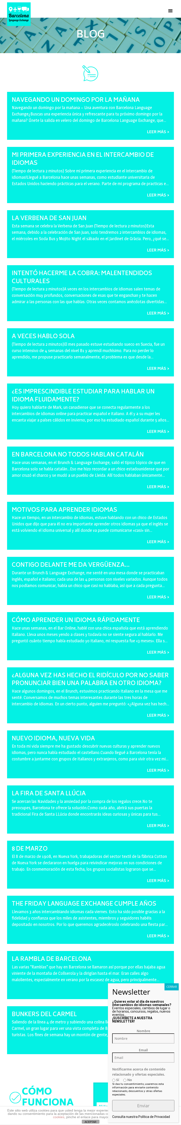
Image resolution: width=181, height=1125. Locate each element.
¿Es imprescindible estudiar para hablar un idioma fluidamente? (83, 396)
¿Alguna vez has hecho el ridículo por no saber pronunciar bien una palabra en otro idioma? (90, 680)
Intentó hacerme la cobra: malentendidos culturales (82, 278)
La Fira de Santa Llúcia (49, 794)
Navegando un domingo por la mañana (76, 100)
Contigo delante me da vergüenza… (71, 565)
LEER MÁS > (158, 132)
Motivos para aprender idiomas (64, 510)
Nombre (143, 1031)
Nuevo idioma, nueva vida (53, 739)
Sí (117, 1080)
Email (143, 1050)
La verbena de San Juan (49, 219)
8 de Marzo (30, 849)
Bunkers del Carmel (44, 1015)
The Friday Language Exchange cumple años (84, 904)
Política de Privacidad (154, 1117)
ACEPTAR (90, 1122)
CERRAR (171, 987)
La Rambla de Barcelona (51, 960)
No (129, 1080)
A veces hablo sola (43, 337)
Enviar (143, 1105)
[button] (170, 10)
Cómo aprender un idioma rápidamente (76, 621)
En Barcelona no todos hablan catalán (78, 455)
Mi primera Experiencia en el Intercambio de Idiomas (83, 159)
